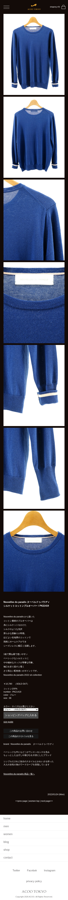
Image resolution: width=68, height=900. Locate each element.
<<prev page (21, 801)
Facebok (32, 870)
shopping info (55, 7)
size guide (8, 722)
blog (6, 841)
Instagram (49, 870)
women (8, 834)
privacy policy (34, 881)
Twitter (16, 870)
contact (7, 857)
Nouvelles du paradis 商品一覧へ (19, 774)
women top (34, 801)
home (6, 818)
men (6, 826)
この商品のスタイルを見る (20, 736)
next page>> (47, 801)
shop (6, 849)
